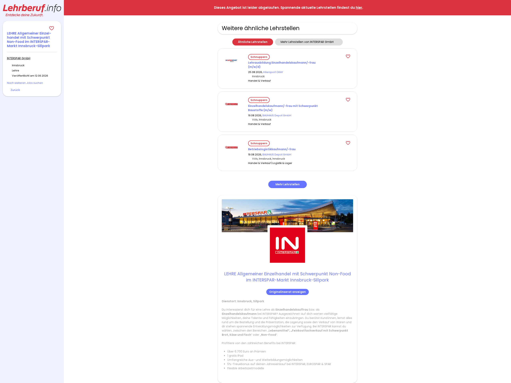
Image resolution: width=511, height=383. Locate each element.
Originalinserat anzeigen (287, 292)
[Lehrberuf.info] (32, 10)
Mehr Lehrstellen (287, 184)
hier (359, 7)
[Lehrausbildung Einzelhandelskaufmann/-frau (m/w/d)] (231, 60)
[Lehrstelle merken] (32, 28)
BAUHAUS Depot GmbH (276, 115)
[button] (505, 7)
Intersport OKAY (273, 72)
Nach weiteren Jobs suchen (25, 83)
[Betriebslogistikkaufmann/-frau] (231, 147)
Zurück (15, 90)
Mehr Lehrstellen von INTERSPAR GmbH (307, 42)
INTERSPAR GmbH (18, 58)
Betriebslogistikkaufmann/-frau (272, 149)
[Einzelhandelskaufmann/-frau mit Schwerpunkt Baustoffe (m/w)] (231, 104)
